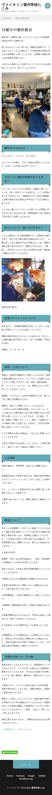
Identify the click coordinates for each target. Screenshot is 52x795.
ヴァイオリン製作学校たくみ (21, 6)
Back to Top (26, 765)
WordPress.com (26, 779)
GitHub (42, 776)
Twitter (10, 776)
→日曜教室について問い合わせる (17, 729)
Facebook (20, 776)
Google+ (31, 776)
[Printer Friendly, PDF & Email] (10, 752)
